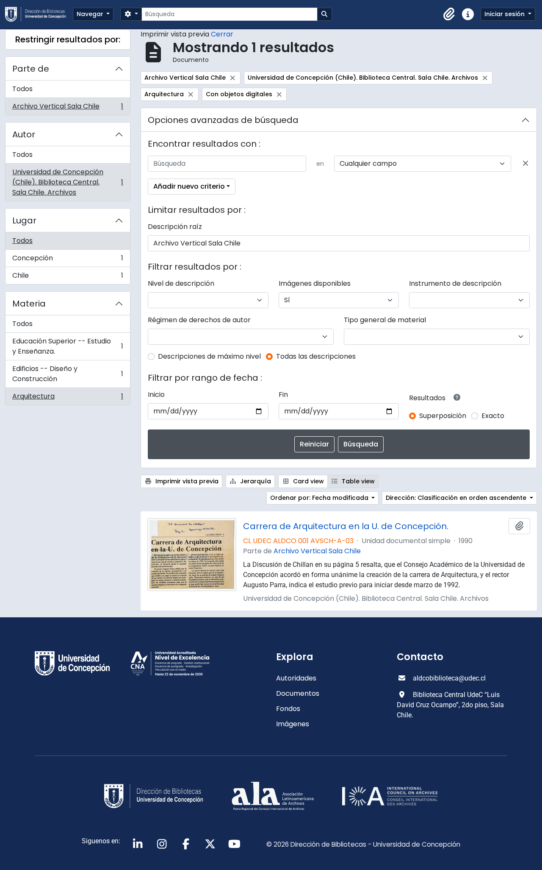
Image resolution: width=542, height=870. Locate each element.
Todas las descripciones (316, 356)
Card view (307, 481)
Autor (23, 134)
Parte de (30, 69)
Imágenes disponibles (315, 283)
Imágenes (292, 724)
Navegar (91, 14)
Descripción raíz (175, 226)
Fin (283, 394)
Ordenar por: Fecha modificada (320, 498)
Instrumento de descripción (455, 283)
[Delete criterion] (525, 164)
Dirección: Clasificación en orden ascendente (457, 498)
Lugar (24, 220)
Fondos (288, 709)
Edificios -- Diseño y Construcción (67, 374)
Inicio (156, 394)
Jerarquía (254, 481)
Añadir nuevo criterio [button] (189, 186)
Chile (67, 277)
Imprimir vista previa (186, 481)
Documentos (297, 693)
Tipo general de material (385, 320)
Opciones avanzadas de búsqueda (223, 120)
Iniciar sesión (505, 14)
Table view (357, 481)
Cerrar (222, 34)
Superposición (442, 416)
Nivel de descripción (181, 283)
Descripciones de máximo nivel (209, 356)
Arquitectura (67, 398)
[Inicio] (39, 14)
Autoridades (296, 678)
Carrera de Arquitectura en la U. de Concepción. (345, 526)
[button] (449, 14)
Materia (29, 304)
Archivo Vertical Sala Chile (67, 108)
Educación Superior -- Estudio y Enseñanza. (67, 346)
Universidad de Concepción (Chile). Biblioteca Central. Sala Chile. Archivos (67, 182)
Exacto (492, 416)
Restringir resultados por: (67, 39)
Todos (22, 89)
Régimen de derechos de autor (199, 320)
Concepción (67, 260)
